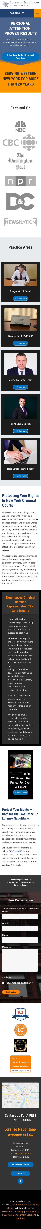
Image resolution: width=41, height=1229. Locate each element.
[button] (37, 14)
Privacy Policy (32, 1211)
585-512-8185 (17, 13)
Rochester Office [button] (20, 1164)
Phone (5, 935)
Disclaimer (7, 977)
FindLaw (21, 1218)
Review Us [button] (20, 1173)
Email (5, 923)
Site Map (19, 1211)
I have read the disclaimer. (19, 983)
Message (6, 947)
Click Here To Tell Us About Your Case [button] (20, 56)
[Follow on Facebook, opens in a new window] (20, 1181)
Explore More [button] (22, 298)
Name (5, 911)
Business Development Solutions (20, 1214)
